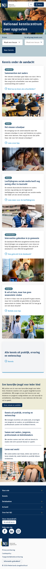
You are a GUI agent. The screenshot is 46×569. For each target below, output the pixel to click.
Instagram (18, 531)
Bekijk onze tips (23, 311)
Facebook (4, 531)
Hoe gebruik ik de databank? (23, 256)
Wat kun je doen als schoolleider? (23, 91)
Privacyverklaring (8, 550)
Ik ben (4, 37)
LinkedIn (11, 531)
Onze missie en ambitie (12, 405)
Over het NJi (7, 512)
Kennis (23, 357)
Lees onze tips (23, 145)
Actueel (5, 507)
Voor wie (5, 490)
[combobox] (34, 42)
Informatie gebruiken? (12, 561)
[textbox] (33, 42)
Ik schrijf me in (9, 522)
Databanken (7, 501)
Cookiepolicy (6, 553)
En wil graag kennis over (33, 37)
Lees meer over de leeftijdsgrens (23, 201)
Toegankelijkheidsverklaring (12, 557)
